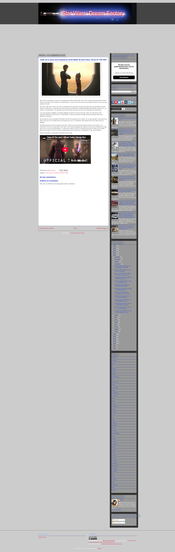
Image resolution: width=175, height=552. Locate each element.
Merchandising (115, 433)
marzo (116, 326)
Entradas (116, 520)
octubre (117, 261)
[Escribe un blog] (62, 170)
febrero (117, 329)
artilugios (113, 368)
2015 (114, 348)
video (112, 482)
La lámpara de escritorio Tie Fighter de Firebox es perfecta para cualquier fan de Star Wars (127, 144)
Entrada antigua (102, 228)
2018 (114, 341)
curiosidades (114, 393)
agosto (117, 315)
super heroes (114, 466)
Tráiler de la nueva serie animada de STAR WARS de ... (123, 289)
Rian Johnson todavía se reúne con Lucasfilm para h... (122, 307)
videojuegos (114, 484)
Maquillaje (114, 425)
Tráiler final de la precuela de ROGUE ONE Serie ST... (122, 285)
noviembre (118, 259)
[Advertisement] (87, 38)
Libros (113, 420)
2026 (114, 245)
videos (113, 487)
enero (116, 331)
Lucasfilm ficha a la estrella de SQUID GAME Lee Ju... (122, 300)
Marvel (113, 428)
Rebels (113, 447)
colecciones (114, 382)
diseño (113, 398)
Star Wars (62, 173)
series (113, 452)
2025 (114, 248)
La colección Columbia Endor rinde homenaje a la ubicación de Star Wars (127, 179)
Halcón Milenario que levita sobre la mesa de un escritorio (127, 190)
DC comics (114, 395)
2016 (114, 346)
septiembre (118, 264)
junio (116, 319)
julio (116, 317)
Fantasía (56, 173)
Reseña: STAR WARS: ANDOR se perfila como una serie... (122, 274)
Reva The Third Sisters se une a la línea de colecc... (122, 270)
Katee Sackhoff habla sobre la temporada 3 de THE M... (122, 266)
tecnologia (114, 468)
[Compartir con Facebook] (65, 170)
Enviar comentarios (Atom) (77, 233)
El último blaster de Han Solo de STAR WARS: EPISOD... (122, 304)
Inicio (75, 228)
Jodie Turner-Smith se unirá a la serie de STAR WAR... (122, 296)
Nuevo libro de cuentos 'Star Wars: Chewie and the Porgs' (126, 155)
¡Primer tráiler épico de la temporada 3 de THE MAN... (122, 293)
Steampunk (114, 463)
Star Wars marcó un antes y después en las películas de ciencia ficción (126, 227)
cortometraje (114, 387)
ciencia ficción (49, 173)
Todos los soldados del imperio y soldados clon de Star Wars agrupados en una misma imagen (127, 203)
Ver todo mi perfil (115, 509)
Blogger (99, 548)
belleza (113, 371)
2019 (114, 339)
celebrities (114, 374)
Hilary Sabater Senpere (109, 540)
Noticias (113, 439)
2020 (114, 336)
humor (113, 414)
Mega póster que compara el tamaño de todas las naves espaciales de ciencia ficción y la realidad (127, 132)
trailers (113, 476)
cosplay (113, 390)
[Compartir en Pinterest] (67, 170)
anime (113, 363)
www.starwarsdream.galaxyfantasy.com (111, 544)
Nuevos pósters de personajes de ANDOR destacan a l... (123, 278)
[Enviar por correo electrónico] (60, 170)
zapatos (113, 490)
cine (112, 379)
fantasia (113, 409)
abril (116, 324)
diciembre (117, 257)
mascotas (114, 430)
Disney (113, 401)
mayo (116, 322)
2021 (114, 334)
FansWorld (114, 406)
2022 (114, 255)
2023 (114, 253)
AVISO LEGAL (42, 537)
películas (113, 441)
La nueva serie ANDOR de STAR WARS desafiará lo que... (123, 311)
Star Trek (113, 457)
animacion (114, 358)
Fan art (113, 403)
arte (112, 366)
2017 (114, 343)
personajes (114, 444)
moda (112, 436)
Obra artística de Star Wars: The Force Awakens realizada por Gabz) (127, 167)
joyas (112, 417)
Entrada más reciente (47, 228)
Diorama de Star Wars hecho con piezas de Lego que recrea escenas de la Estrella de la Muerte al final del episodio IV (127, 215)
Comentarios (117, 522)
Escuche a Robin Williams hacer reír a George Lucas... (122, 281)
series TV (113, 455)
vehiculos (113, 479)
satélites (113, 449)
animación (114, 360)
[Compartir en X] (63, 170)
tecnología (114, 471)
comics (113, 385)
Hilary (122, 500)
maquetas (114, 422)
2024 (114, 250)
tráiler (66, 173)
